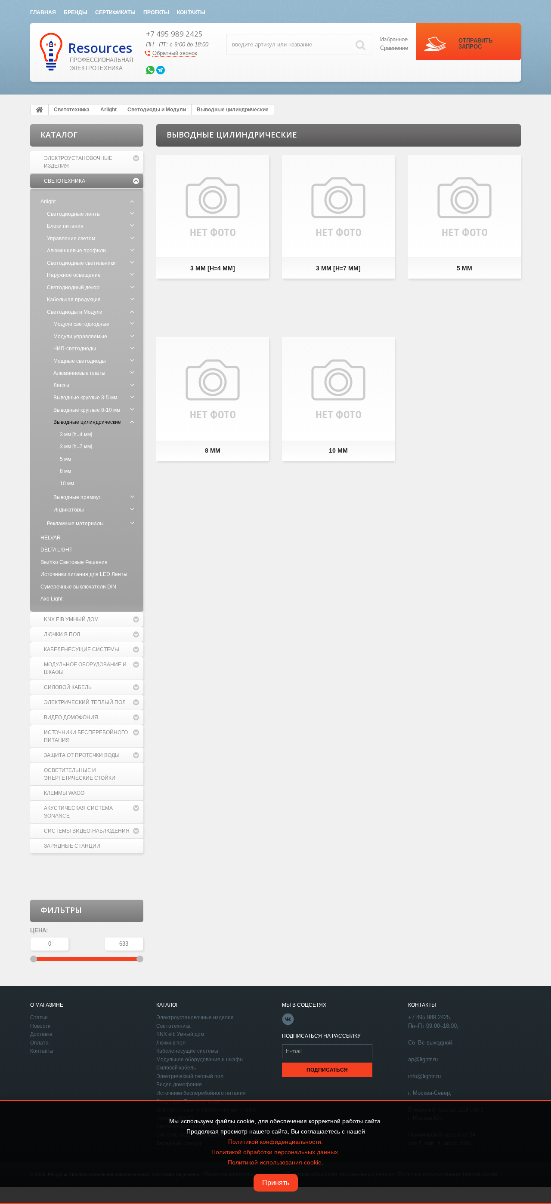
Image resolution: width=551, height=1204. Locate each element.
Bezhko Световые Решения (74, 562)
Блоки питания (65, 226)
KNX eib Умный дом (71, 619)
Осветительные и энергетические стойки (79, 774)
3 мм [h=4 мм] (76, 435)
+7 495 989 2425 (174, 33)
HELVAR (50, 538)
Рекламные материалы (75, 524)
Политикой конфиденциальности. (275, 1141)
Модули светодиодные (81, 324)
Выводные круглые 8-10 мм (86, 410)
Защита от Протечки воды (82, 755)
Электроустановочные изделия (78, 162)
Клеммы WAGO (64, 793)
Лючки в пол (62, 634)
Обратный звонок (174, 53)
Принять (275, 1182)
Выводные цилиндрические (87, 422)
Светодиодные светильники (81, 263)
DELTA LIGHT (56, 550)
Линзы (61, 386)
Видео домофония (71, 717)
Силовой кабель (68, 687)
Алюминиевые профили (76, 251)
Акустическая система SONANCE (78, 812)
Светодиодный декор (73, 288)
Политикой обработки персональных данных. (275, 1152)
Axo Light (51, 599)
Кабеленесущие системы (81, 649)
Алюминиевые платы (79, 373)
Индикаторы (68, 510)
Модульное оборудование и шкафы (85, 668)
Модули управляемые (80, 337)
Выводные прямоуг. (77, 497)
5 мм (65, 459)
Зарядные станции (72, 846)
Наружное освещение (74, 275)
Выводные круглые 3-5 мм (85, 398)
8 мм (65, 471)
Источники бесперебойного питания (86, 736)
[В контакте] (288, 1023)
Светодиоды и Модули (74, 312)
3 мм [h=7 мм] (76, 447)
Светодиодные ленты (74, 214)
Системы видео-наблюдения (87, 831)
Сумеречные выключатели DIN (78, 587)
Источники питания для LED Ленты (83, 574)
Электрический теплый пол (85, 702)
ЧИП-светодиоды (74, 349)
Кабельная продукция (74, 300)
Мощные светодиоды (79, 361)
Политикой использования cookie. (275, 1162)
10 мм (67, 484)
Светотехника (64, 181)
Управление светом (71, 239)
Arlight (48, 202)
